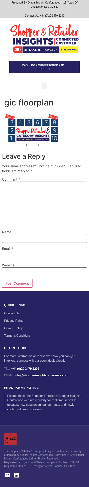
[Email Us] (7, 476)
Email (7, 248)
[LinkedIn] (16, 476)
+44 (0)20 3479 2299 (21, 368)
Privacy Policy (14, 320)
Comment (11, 179)
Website (8, 265)
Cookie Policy (13, 328)
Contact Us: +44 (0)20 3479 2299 (44, 15)
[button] (44, 86)
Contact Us (11, 313)
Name (8, 232)
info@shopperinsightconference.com (36, 375)
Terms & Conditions (17, 335)
